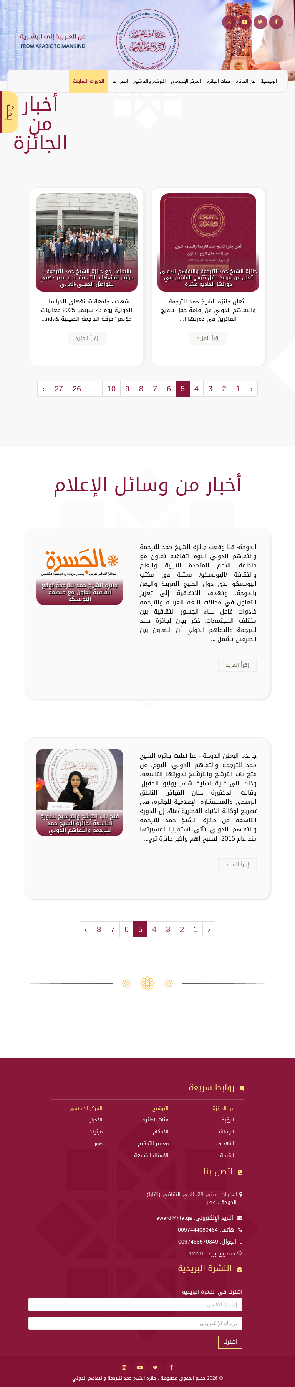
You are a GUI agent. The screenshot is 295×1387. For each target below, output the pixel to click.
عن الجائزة (245, 81)
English (19, 81)
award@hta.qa (174, 1218)
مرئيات (96, 1131)
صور (98, 1143)
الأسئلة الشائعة (151, 1155)
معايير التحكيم (153, 1143)
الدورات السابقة (88, 81)
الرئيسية (268, 81)
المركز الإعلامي (186, 81)
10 (111, 388)
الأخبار (96, 1120)
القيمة (227, 1155)
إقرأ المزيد (208, 338)
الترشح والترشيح (149, 81)
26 (77, 388)
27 (59, 388)
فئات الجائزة (218, 81)
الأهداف (225, 1143)
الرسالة (226, 1131)
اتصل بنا (120, 81)
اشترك (230, 1342)
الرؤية (228, 1120)
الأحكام (161, 1131)
